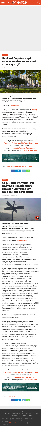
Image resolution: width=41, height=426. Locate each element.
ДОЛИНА (7, 413)
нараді (34, 110)
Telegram (16, 143)
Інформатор (14, 105)
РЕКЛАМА (28, 413)
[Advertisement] (20, 28)
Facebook (8, 143)
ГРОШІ (28, 411)
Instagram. (33, 143)
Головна (8, 411)
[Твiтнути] (23, 170)
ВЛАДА (22, 411)
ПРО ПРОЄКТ (14, 415)
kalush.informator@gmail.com (23, 148)
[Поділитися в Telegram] (18, 170)
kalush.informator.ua (12, 423)
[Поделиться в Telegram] (18, 400)
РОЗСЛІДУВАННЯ (17, 413)
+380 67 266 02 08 (30, 150)
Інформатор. (22, 240)
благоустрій (21, 167)
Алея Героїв (11, 167)
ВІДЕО (30, 415)
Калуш (29, 167)
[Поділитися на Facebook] (13, 170)
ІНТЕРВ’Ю (23, 415)
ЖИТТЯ (15, 411)
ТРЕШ (34, 411)
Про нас (35, 413)
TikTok (24, 143)
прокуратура (12, 396)
